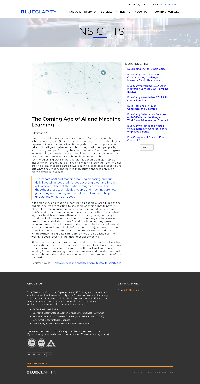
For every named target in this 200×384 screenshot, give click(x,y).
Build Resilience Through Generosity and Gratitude (142, 107)
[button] (108, 11)
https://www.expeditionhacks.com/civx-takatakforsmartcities (86, 263)
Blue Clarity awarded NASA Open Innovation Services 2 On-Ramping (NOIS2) (147, 89)
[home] (39, 11)
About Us (141, 11)
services (106, 11)
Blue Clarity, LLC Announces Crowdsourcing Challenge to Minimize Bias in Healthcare (144, 77)
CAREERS (157, 4)
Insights (125, 12)
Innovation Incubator (83, 12)
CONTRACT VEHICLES (166, 12)
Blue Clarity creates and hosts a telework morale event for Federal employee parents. (147, 128)
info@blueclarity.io (133, 290)
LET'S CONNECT (171, 4)
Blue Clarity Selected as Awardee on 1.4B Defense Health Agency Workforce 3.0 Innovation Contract (147, 117)
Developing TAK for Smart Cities (146, 69)
